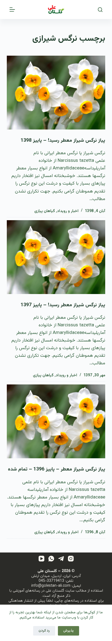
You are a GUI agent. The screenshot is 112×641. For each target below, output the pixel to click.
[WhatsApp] (51, 558)
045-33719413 (51, 581)
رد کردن (44, 630)
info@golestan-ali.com (50, 586)
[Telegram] (61, 558)
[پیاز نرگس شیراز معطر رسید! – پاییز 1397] (56, 257)
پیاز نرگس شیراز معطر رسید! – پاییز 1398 (63, 140)
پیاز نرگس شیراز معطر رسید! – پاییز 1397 (63, 305)
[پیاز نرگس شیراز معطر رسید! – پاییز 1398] (56, 93)
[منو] (12, 9)
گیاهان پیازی (44, 211)
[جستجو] (100, 9)
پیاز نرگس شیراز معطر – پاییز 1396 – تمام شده (56, 469)
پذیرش (68, 630)
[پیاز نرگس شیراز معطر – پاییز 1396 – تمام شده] (56, 421)
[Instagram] (71, 558)
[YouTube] (41, 558)
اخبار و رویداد (68, 211)
